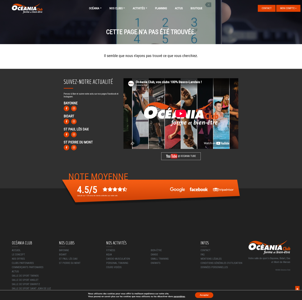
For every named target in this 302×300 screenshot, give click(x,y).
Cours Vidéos (114, 267)
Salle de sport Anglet (25, 279)
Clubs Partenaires (23, 263)
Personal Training (117, 263)
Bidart (63, 254)
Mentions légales (211, 258)
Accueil (16, 250)
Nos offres (18, 258)
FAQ (202, 254)
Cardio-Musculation (118, 258)
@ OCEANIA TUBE (186, 156)
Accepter (204, 295)
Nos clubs (116, 8)
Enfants (155, 263)
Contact (267, 8)
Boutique (196, 8)
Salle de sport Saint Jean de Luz (31, 288)
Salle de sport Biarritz (26, 284)
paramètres (179, 296)
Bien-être (156, 250)
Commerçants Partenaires (27, 267)
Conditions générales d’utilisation (221, 263)
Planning (161, 8)
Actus (179, 8)
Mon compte (287, 8)
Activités (139, 8)
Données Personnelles (214, 267)
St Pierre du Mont (70, 263)
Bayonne (64, 250)
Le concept (18, 254)
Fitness (110, 250)
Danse (154, 254)
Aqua (109, 254)
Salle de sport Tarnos (25, 275)
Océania (94, 8)
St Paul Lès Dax (68, 258)
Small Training (160, 258)
